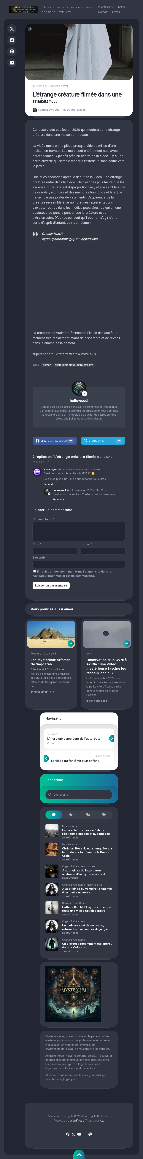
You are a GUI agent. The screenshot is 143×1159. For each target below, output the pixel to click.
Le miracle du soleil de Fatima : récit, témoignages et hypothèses (86, 832)
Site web (39, 557)
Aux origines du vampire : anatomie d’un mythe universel (87, 890)
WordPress (77, 1120)
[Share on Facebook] (12, 40)
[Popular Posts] (70, 814)
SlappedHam (88, 239)
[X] (73, 1134)
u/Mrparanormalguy (60, 239)
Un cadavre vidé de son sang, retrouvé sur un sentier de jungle (85, 927)
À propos (104, 6)
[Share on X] (12, 29)
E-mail (86, 544)
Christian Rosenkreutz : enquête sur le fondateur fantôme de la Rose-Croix (87, 852)
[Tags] (104, 814)
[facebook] (67, 1134)
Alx (102, 1120)
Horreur (91, 866)
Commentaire (43, 519)
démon (47, 364)
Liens (121, 6)
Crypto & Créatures (47, 86)
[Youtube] (79, 1134)
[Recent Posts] (53, 814)
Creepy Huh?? (52, 234)
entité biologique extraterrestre (74, 364)
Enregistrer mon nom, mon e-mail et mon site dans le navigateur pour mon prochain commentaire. (72, 574)
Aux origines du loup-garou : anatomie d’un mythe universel (83, 872)
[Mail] (90, 1134)
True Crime (79, 902)
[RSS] (84, 1134)
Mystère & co (39, 653)
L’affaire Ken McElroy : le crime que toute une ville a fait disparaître (86, 909)
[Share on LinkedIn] (12, 63)
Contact (103, 12)
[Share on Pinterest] (12, 51)
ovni (65, 86)
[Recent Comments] (87, 814)
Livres (116, 12)
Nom (37, 544)
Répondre (49, 483)
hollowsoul (48, 109)
